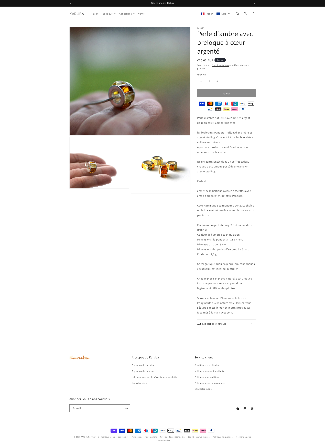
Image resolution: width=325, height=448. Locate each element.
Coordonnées (164, 440)
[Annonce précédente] (70, 3)
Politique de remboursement (144, 437)
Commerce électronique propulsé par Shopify (108, 437)
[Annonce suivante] (254, 3)
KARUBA (84, 437)
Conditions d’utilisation (199, 437)
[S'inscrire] (126, 408)
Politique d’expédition (223, 437)
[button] (109, 13)
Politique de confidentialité (172, 437)
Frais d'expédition (220, 65)
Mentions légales (243, 437)
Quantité (201, 74)
